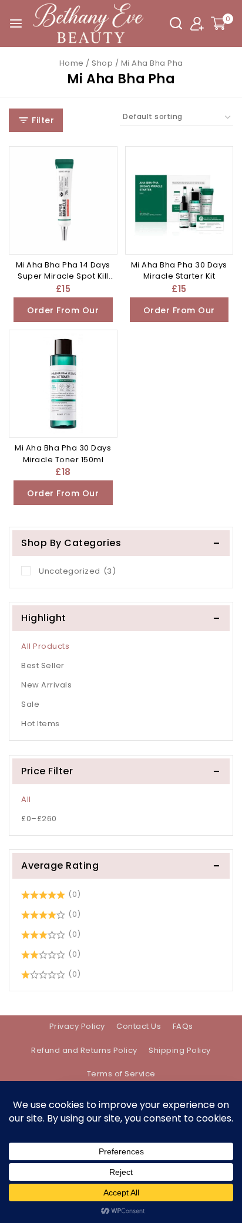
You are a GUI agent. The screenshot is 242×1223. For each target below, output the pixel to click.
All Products (45, 646)
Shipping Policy (180, 1050)
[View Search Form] (176, 23)
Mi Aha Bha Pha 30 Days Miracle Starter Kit (179, 270)
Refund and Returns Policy (84, 1050)
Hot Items (40, 723)
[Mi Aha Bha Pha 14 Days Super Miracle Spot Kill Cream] (63, 200)
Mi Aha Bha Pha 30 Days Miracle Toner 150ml (63, 453)
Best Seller (43, 665)
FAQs (183, 1026)
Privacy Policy (77, 1026)
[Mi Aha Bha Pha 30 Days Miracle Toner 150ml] (63, 384)
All (26, 799)
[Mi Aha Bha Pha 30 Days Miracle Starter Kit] (179, 200)
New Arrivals (46, 684)
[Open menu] (16, 23)
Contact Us (138, 1026)
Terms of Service (121, 1073)
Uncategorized (77, 571)
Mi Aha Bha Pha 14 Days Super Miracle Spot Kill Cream (63, 276)
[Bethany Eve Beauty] (88, 23)
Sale (30, 704)
